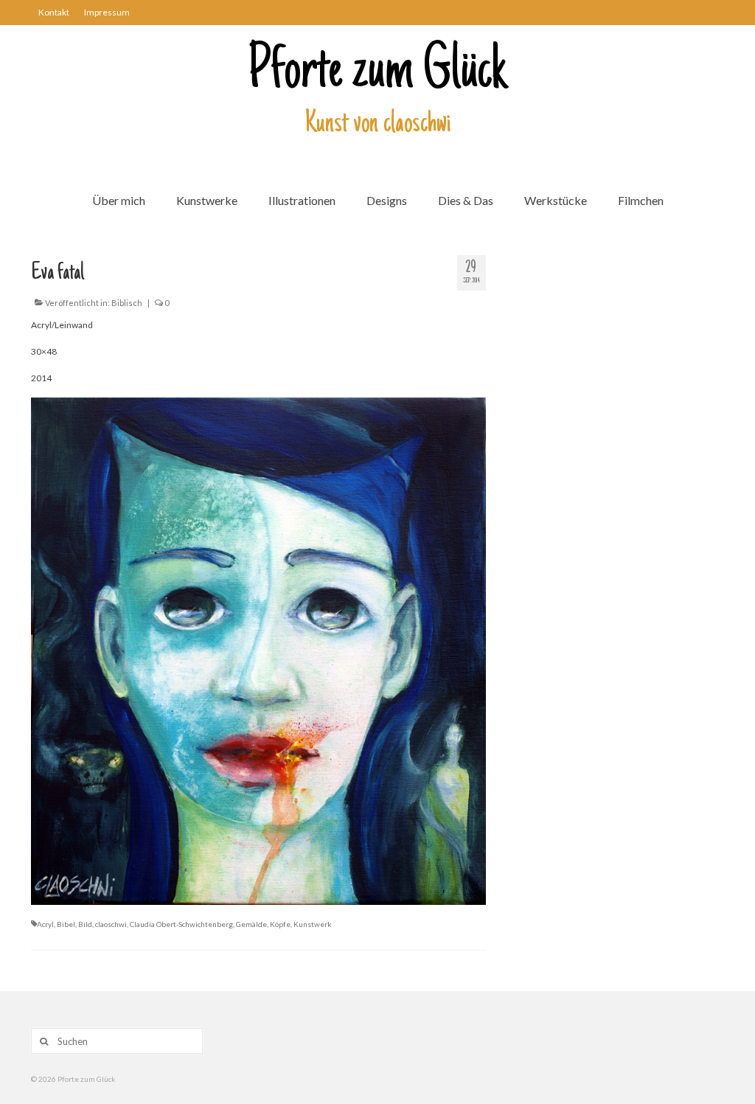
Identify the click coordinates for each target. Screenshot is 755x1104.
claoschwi (111, 924)
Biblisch (126, 303)
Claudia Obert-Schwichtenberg (181, 924)
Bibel (66, 924)
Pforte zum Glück (377, 73)
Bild (85, 924)
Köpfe (280, 924)
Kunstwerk (312, 924)
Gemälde (251, 924)
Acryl (45, 924)
